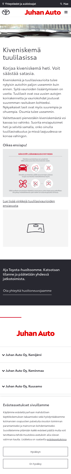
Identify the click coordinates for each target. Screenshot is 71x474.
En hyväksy (35, 463)
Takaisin (36, 20)
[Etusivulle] (44, 12)
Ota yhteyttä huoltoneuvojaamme (27, 290)
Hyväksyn (35, 451)
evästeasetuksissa (56, 439)
